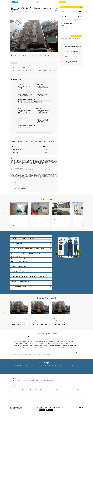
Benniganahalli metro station (28, 352)
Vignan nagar (16, 336)
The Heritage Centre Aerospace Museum (50, 347)
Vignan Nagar (22, 17)
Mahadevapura (57, 345)
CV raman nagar (64, 345)
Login (74, 1)
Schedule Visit (66, 36)
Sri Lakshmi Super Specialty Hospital (35, 336)
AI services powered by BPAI (15, 408)
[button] (57, 37)
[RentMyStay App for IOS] (49, 409)
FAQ (37, 407)
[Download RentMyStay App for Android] (42, 409)
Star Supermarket (49, 339)
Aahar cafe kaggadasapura (40, 339)
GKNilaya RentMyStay (24, 336)
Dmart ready (52, 336)
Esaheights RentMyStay (71, 339)
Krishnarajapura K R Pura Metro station (50, 352)
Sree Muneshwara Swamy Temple (61, 349)
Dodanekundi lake (52, 341)
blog (62, 407)
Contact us (41, 407)
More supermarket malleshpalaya (59, 339)
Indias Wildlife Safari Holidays (19, 365)
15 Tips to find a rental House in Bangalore (33, 365)
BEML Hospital (70, 345)
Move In (68, 20)
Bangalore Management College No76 (40, 345)
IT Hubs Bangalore (23, 367)
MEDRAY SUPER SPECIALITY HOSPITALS (63, 336)
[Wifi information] (26, 70)
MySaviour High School (68, 343)
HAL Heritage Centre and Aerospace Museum (66, 347)
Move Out (62, 25)
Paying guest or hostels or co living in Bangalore (45, 367)
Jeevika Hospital (19, 352)
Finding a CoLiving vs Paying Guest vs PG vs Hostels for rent (52, 365)
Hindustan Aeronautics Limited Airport (43, 354)
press (59, 407)
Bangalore (17, 17)
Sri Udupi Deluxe (46, 336)
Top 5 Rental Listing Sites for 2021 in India (62, 367)
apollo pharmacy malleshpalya (28, 339)
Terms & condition (53, 407)
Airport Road (37, 349)
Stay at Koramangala (32, 367)
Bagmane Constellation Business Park (35, 347)
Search (62, 2)
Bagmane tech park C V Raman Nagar (47, 349)
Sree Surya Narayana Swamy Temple (27, 349)
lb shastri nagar (29, 345)
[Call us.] (80, 7)
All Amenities (41, 63)
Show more (14, 72)
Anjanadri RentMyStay (38, 352)
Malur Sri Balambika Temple (25, 343)
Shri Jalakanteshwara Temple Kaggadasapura (30, 341)
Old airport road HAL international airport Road (67, 352)
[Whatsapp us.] (81, 7)
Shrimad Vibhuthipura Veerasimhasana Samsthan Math (42, 343)
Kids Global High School (31, 354)
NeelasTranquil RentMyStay (58, 343)
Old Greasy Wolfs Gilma (43, 341)
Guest (62, 30)
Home (12, 17)
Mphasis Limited (51, 345)
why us (46, 407)
